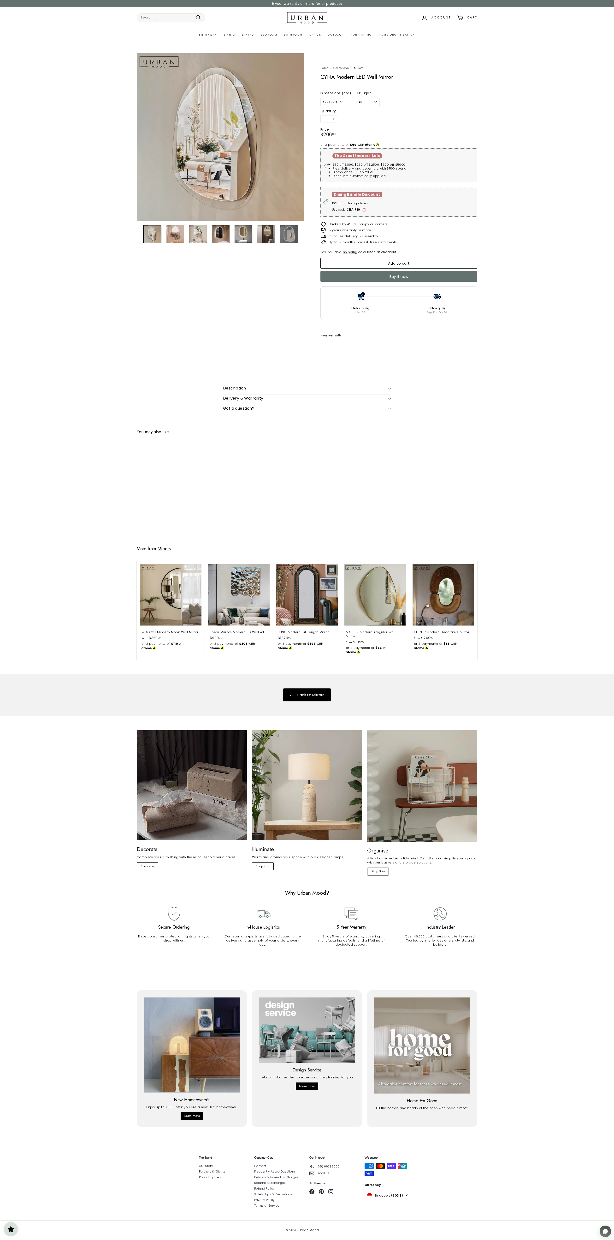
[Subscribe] (288, 638)
